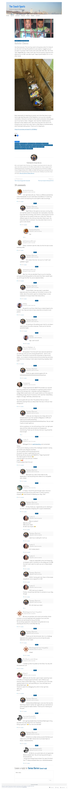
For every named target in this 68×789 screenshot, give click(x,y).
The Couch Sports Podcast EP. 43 (45, 179)
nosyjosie (26, 383)
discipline (29, 145)
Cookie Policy (24, 787)
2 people (22, 363)
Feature (23, 15)
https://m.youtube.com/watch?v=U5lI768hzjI (26, 129)
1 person (22, 201)
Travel (27, 15)
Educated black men (38, 145)
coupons (23, 145)
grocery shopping (48, 145)
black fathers (32, 143)
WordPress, (30, 148)
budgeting (45, 143)
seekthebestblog (36, 444)
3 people (25, 224)
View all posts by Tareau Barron (26, 173)
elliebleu (26, 486)
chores (17, 145)
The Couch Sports (17, 6)
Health (32, 15)
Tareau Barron (25, 40)
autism (17, 143)
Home (7, 15)
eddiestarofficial (29, 241)
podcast (17, 15)
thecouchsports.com (20, 148)
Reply (35, 203)
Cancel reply (43, 768)
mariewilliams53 (29, 716)
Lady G (25, 440)
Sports (12, 15)
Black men (39, 143)
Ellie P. (25, 673)
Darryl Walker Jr (29, 347)
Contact (38, 15)
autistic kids (24, 143)
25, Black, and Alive (30, 659)
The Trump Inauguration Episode (22, 179)
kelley (25, 304)
